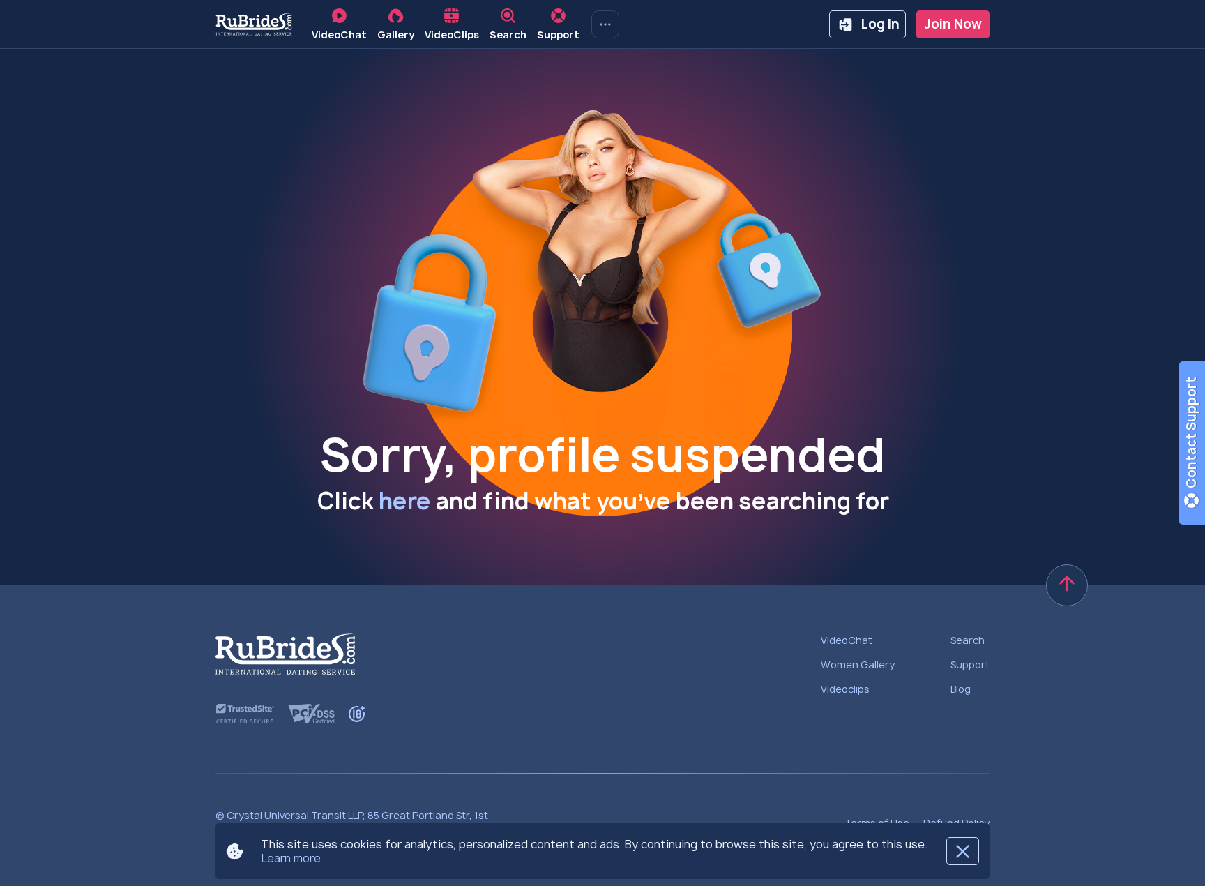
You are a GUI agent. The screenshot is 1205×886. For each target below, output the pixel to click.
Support (970, 664)
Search (967, 640)
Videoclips (845, 689)
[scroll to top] (1067, 585)
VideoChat (846, 640)
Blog (960, 689)
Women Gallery (858, 664)
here (405, 501)
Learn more (291, 858)
